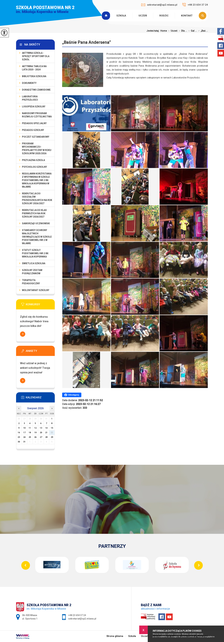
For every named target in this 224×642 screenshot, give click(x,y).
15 (52, 428)
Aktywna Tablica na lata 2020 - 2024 (34, 68)
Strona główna (106, 15)
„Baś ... (203, 31)
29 (52, 437)
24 (24, 437)
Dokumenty (29, 83)
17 (24, 432)
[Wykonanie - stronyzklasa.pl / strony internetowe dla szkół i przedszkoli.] (22, 637)
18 (30, 432)
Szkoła (121, 15)
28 (46, 437)
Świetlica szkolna (33, 263)
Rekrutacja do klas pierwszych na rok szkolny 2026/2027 (34, 213)
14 (46, 428)
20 (41, 432)
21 (46, 432)
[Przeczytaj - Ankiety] (40, 351)
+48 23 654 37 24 (198, 4)
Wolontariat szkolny (35, 290)
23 (19, 437)
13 (41, 428)
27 (41, 437)
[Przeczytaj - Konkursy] (40, 305)
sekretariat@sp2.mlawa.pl (162, 4)
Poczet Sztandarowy (35, 136)
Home (163, 31)
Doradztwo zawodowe (36, 89)
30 (19, 442)
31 (24, 442)
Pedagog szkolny (33, 130)
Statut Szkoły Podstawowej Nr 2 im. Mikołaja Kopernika (35, 253)
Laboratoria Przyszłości (30, 98)
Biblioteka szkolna (34, 76)
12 (35, 428)
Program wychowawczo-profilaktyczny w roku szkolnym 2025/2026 (36, 148)
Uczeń (143, 15)
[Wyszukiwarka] (203, 15)
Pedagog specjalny (34, 123)
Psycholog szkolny (34, 167)
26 (35, 437)
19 (35, 432)
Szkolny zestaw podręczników (32, 272)
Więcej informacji (22, 334)
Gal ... (192, 31)
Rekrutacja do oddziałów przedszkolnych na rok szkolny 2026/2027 (37, 198)
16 (19, 432)
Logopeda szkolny (33, 106)
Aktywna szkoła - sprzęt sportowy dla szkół (35, 56)
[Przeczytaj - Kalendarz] (40, 398)
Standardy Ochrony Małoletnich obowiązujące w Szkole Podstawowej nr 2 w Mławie (37, 237)
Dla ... (183, 31)
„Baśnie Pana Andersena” (86, 42)
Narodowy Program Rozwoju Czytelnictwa (37, 115)
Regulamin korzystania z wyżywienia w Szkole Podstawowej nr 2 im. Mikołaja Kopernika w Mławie (36, 180)
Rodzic (164, 15)
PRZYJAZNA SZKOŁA (33, 160)
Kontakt (187, 15)
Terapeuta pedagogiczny (31, 282)
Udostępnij (73, 395)
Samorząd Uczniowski (36, 223)
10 (24, 428)
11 (30, 428)
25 (30, 437)
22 (52, 432)
